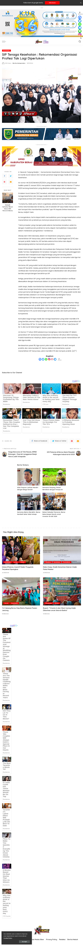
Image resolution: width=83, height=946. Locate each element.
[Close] (81, 3)
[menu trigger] (4, 42)
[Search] (80, 42)
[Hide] (81, 38)
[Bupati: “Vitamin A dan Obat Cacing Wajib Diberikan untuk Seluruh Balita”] (62, 591)
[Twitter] (10, 176)
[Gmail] (52, 359)
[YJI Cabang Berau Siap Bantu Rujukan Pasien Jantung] (21, 591)
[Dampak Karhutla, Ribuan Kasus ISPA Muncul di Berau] (7, 197)
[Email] (10, 181)
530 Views (8, 63)
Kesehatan (6, 50)
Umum (22, 562)
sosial (16, 562)
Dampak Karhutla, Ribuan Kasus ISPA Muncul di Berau (7, 207)
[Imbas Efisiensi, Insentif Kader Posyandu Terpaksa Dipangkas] (21, 550)
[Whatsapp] (46, 359)
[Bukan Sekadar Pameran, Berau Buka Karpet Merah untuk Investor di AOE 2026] (54, 501)
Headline (48, 562)
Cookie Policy (8, 938)
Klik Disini (52, 3)
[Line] (79, 31)
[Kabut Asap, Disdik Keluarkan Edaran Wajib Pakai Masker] (62, 550)
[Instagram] (49, 359)
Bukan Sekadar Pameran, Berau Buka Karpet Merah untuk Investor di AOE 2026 (54, 514)
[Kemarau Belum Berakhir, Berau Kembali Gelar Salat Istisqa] (28, 501)
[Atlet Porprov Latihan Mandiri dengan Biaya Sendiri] (28, 477)
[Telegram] (55, 359)
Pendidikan (66, 562)
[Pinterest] (4, 181)
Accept (24, 941)
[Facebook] (4, 176)
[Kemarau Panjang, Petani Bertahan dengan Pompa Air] (54, 477)
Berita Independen (19, 63)
